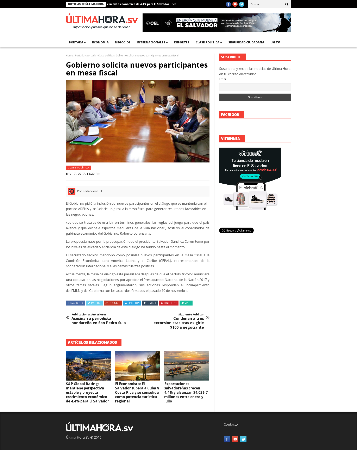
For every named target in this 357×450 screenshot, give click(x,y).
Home (69, 55)
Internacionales (151, 42)
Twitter (96, 303)
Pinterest (170, 303)
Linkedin (134, 303)
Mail (187, 303)
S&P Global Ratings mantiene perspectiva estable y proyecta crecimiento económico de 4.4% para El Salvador (87, 392)
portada (76, 42)
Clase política (207, 42)
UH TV (275, 42)
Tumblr (151, 303)
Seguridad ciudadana (246, 42)
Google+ (114, 303)
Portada (79, 55)
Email (222, 79)
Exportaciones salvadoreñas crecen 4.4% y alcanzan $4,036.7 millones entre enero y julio (186, 392)
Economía (100, 42)
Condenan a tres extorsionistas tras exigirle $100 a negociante (179, 321)
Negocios (123, 42)
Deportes (181, 42)
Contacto (231, 424)
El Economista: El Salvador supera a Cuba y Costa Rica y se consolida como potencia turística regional (137, 392)
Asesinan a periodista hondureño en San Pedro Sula (98, 319)
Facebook (76, 303)
